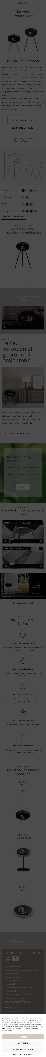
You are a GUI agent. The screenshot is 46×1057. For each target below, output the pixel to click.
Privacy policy (27, 1054)
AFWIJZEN (23, 1043)
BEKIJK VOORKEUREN (23, 1049)
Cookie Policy (17, 1054)
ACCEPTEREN (23, 1037)
